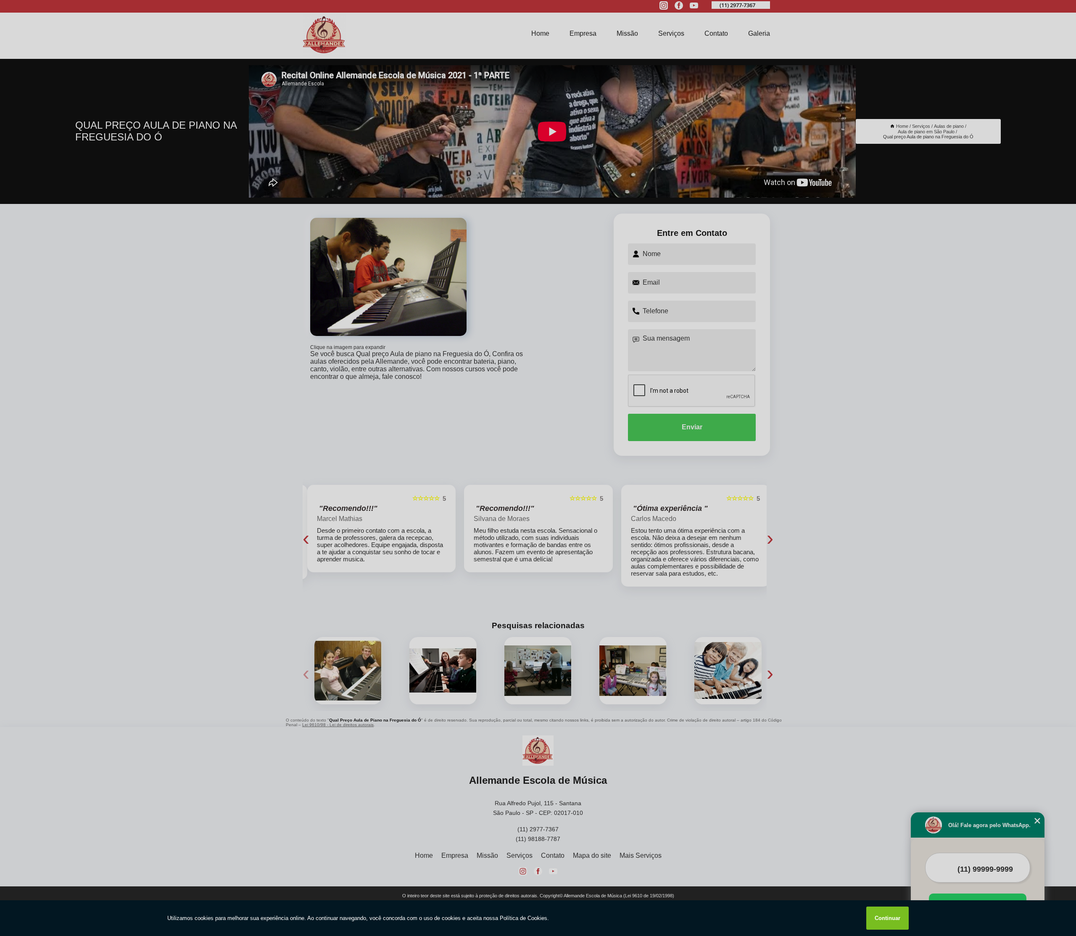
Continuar (887, 918)
